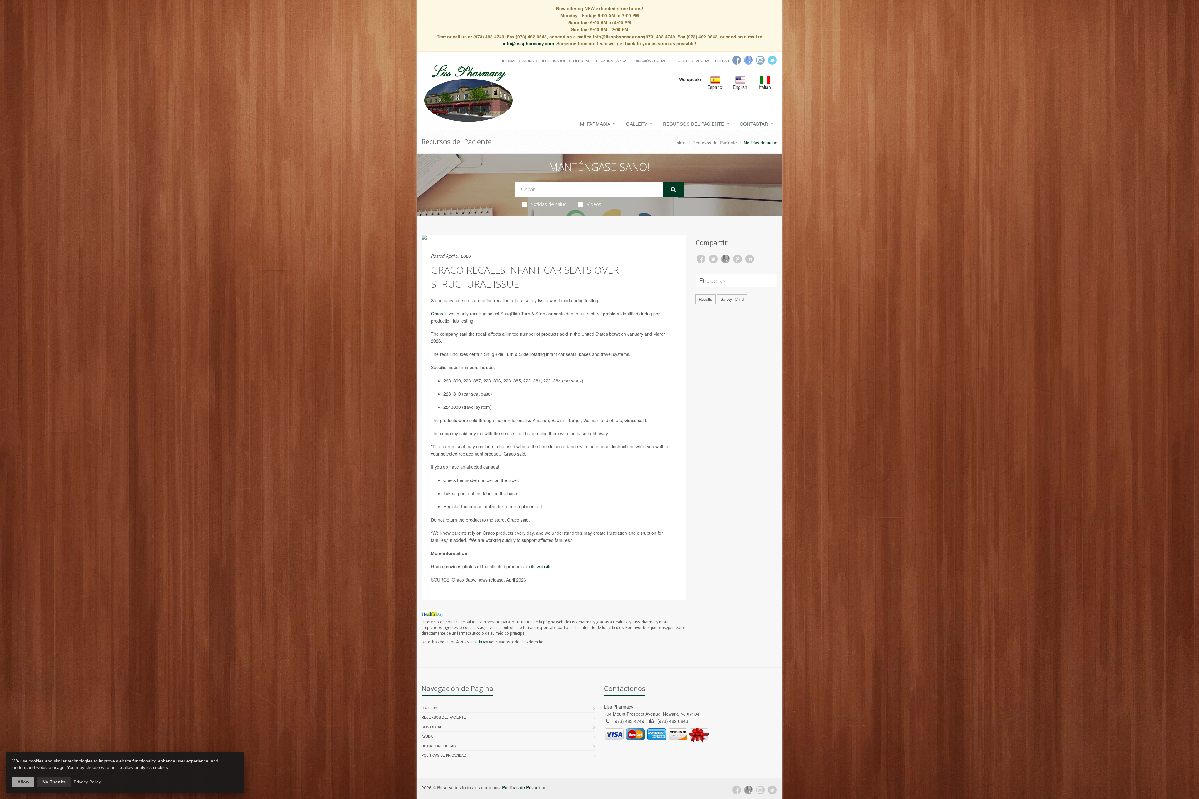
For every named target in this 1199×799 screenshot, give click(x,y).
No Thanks (54, 781)
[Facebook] (736, 60)
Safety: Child (732, 299)
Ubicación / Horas (649, 60)
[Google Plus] (748, 790)
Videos (594, 204)
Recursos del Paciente (693, 123)
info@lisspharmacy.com (528, 43)
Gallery (636, 123)
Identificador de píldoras (565, 60)
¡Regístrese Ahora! (690, 60)
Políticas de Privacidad (444, 755)
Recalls (705, 299)
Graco (437, 313)
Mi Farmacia (595, 123)
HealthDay (479, 642)
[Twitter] (772, 60)
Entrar (722, 60)
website (544, 566)
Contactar (754, 123)
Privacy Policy (87, 781)
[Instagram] (760, 60)
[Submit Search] (673, 189)
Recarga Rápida (611, 60)
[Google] (748, 60)
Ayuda (528, 60)
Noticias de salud (548, 204)
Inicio (680, 142)
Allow (23, 781)
